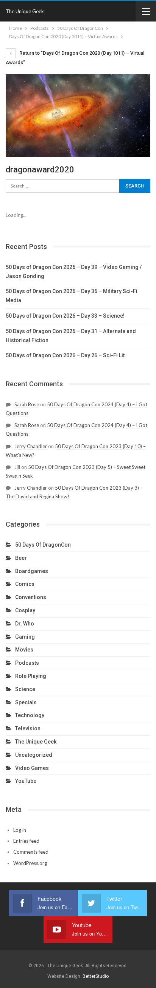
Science (25, 689)
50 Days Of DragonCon (43, 545)
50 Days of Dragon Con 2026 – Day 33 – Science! (65, 316)
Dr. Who (24, 624)
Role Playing (30, 676)
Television (28, 728)
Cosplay (25, 610)
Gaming (25, 637)
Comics (24, 584)
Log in (19, 830)
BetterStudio (96, 976)
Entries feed (26, 841)
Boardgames (31, 571)
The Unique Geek (25, 11)
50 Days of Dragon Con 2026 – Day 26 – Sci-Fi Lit (65, 355)
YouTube (25, 781)
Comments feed (30, 852)
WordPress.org (30, 863)
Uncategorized (33, 755)
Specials (26, 702)
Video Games (32, 768)
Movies (24, 650)
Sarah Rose (26, 404)
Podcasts (27, 663)
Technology (29, 715)
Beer (21, 558)
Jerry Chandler (30, 446)
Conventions (30, 597)
